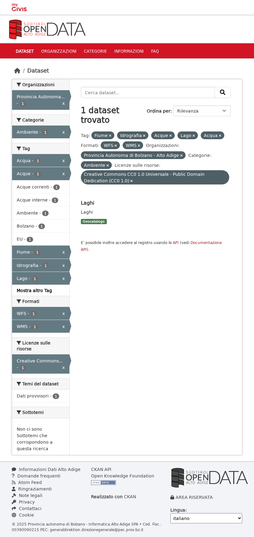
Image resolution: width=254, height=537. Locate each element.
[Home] (17, 70)
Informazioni (129, 51)
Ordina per (158, 111)
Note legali (30, 495)
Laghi (87, 202)
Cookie (26, 515)
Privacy (26, 502)
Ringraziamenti (34, 489)
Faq (155, 51)
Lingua (177, 510)
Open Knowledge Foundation (122, 476)
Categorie (95, 51)
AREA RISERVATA (194, 497)
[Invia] (223, 92)
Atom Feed (29, 482)
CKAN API (101, 469)
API (176, 243)
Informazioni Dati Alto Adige (49, 469)
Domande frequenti (38, 476)
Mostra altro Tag (34, 290)
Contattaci (30, 508)
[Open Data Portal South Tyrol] (47, 28)
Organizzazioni (59, 51)
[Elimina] (110, 135)
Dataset (25, 51)
